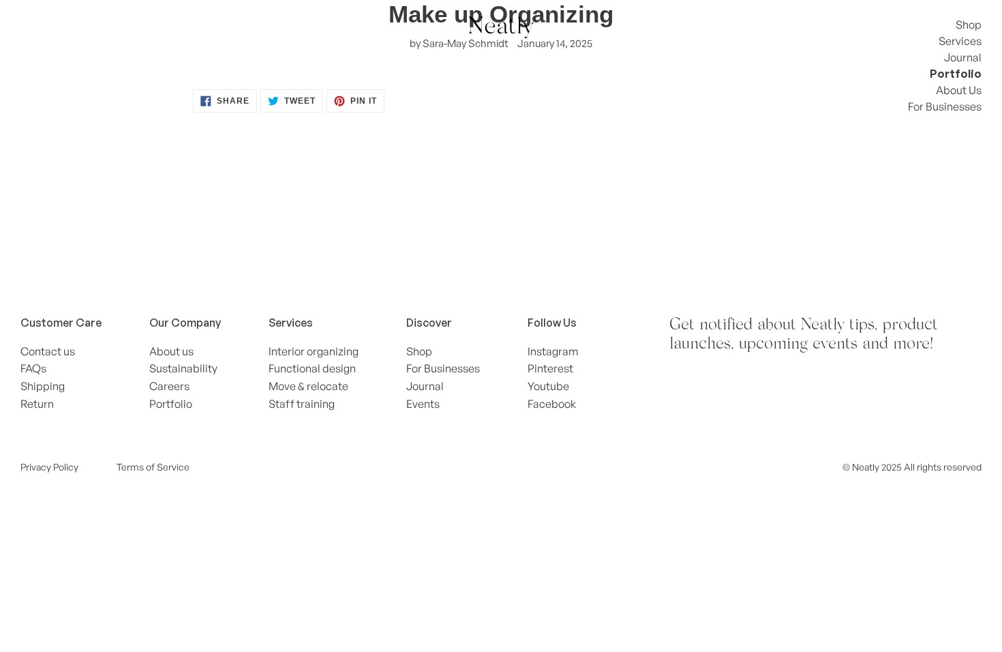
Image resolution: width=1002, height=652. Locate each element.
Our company (185, 322)
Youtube (548, 386)
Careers (169, 386)
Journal (963, 57)
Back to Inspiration (511, 189)
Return (37, 404)
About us (171, 351)
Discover (429, 322)
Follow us (552, 322)
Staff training (302, 404)
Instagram (553, 351)
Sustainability (183, 368)
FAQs (33, 368)
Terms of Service (153, 467)
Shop (969, 24)
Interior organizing (314, 351)
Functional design (312, 368)
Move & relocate (308, 386)
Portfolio (956, 73)
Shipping (42, 386)
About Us (959, 90)
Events (423, 404)
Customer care (61, 322)
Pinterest (550, 368)
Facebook (552, 404)
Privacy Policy (49, 467)
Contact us (47, 351)
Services (960, 41)
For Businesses (945, 106)
